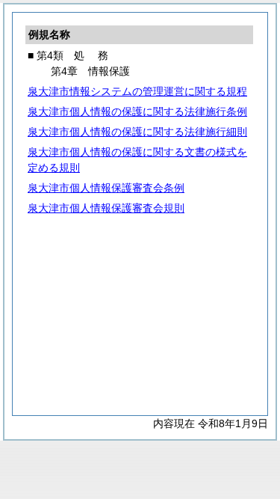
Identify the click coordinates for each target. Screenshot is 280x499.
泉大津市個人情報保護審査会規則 (106, 208)
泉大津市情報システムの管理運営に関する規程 (137, 91)
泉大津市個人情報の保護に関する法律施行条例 (137, 111)
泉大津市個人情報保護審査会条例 (106, 188)
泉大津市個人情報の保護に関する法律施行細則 (137, 132)
